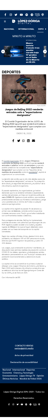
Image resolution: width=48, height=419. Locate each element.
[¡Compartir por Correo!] (33, 141)
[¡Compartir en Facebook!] (13, 141)
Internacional (26, 29)
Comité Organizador (11, 161)
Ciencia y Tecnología (23, 373)
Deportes (11, 72)
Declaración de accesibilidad (24, 362)
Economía (7, 373)
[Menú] (5, 21)
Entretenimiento (10, 376)
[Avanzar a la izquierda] (3, 51)
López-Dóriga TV (27, 376)
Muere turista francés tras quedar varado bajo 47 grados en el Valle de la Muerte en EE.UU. (33, 52)
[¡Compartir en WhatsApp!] (23, 141)
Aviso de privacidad (24, 355)
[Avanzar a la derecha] (46, 29)
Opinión (40, 376)
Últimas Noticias (10, 379)
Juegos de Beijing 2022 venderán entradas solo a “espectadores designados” (24, 112)
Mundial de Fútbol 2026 (31, 379)
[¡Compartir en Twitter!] (18, 141)
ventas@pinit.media (24, 348)
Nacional (9, 29)
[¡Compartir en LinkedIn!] (28, 141)
